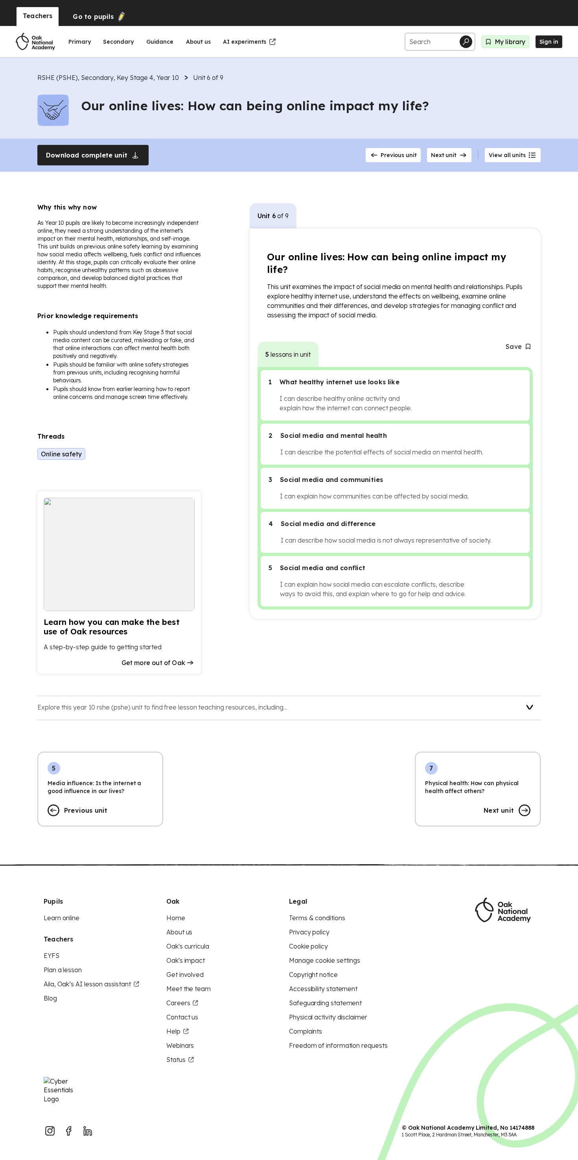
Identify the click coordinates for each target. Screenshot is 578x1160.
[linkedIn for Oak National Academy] (87, 1131)
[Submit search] (466, 41)
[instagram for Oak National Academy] (50, 1131)
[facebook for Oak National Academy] (69, 1131)
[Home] (35, 42)
